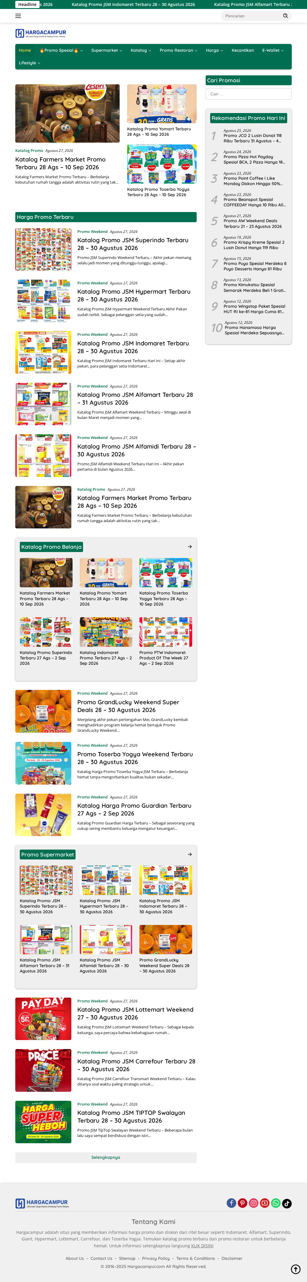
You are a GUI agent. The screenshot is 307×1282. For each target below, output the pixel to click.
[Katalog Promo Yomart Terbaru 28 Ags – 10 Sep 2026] (162, 103)
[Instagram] (253, 1203)
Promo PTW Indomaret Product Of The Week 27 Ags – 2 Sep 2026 (163, 658)
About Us (75, 1258)
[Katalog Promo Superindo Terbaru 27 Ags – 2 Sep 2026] (46, 632)
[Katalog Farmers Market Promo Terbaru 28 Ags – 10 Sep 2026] (67, 113)
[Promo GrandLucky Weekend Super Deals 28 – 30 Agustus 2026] (43, 711)
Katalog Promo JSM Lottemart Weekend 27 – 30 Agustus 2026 (135, 1013)
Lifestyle (27, 62)
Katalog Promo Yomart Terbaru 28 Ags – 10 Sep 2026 (159, 131)
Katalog (139, 50)
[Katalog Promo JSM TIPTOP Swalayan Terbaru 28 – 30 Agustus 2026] (43, 1122)
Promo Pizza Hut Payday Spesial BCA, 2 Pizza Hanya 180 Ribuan (254, 159)
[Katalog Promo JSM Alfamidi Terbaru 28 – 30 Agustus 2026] (43, 455)
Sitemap (127, 1258)
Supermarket (104, 50)
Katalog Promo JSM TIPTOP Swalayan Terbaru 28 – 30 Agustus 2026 (131, 1116)
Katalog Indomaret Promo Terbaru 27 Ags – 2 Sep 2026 (106, 658)
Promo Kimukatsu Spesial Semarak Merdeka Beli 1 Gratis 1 (254, 287)
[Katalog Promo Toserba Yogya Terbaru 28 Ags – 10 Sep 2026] (162, 163)
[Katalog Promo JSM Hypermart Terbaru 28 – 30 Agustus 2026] (43, 301)
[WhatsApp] (276, 1203)
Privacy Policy (156, 1258)
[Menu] (19, 16)
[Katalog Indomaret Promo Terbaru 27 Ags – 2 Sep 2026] (106, 632)
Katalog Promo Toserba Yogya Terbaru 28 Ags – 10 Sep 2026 (158, 192)
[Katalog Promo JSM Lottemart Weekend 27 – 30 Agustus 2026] (43, 1019)
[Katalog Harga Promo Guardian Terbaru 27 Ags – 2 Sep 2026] (43, 815)
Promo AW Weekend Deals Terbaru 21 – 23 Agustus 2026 (253, 223)
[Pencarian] (286, 15)
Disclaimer (232, 1258)
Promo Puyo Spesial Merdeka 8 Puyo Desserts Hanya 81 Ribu (255, 266)
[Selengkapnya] (189, 547)
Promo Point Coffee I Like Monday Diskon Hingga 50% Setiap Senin (252, 181)
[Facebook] (231, 1203)
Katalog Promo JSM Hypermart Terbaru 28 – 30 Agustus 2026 (134, 295)
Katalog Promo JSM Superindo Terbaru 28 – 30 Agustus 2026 (133, 243)
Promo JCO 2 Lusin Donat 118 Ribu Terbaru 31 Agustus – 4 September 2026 (253, 138)
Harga (212, 50)
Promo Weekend (92, 231)
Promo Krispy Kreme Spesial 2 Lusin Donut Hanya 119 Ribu (254, 245)
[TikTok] (287, 1203)
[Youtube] (265, 1203)
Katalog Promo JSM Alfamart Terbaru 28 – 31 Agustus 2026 (241, 4)
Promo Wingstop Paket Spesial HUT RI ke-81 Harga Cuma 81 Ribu (254, 309)
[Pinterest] (242, 1203)
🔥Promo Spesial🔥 (59, 50)
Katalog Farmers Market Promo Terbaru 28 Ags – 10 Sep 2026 (60, 163)
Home (25, 50)
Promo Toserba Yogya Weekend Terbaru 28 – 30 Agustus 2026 (135, 758)
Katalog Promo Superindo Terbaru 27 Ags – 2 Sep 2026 (46, 658)
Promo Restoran (176, 50)
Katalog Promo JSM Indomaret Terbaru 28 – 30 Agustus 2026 (100, 4)
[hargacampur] (40, 33)
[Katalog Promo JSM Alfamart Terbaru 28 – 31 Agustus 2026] (43, 404)
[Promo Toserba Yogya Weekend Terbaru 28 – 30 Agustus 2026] (43, 763)
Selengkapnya (105, 1157)
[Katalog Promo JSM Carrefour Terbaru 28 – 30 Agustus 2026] (43, 1070)
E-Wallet (270, 50)
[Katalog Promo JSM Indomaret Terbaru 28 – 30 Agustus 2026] (43, 352)
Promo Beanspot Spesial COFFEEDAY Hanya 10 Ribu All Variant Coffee (253, 202)
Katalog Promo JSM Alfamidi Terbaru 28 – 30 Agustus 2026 (104, 965)
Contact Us (101, 1258)
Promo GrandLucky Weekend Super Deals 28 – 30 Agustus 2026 (128, 706)
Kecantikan (243, 50)
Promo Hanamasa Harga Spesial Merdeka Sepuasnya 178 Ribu (253, 330)
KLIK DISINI (202, 1246)
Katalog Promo (29, 150)
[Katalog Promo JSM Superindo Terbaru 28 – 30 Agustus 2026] (43, 249)
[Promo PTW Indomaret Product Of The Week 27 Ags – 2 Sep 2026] (165, 632)
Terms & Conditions (195, 1258)
